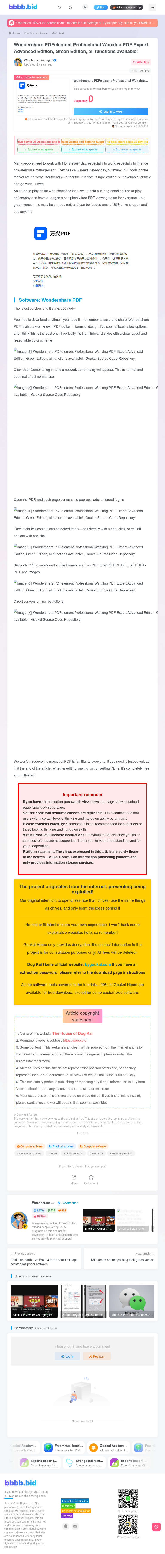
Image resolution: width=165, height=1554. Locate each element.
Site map (67, 1516)
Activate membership (128, 7)
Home (15, 33)
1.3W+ (40, 1210)
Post (102, 7)
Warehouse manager (38, 60)
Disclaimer (68, 1506)
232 (53, 1210)
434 (63, 1210)
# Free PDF (96, 1153)
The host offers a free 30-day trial (126, 142)
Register (98, 1356)
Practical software (36, 33)
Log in (69, 1356)
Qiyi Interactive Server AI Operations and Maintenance (38, 142)
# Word (52, 1153)
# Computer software (29, 1153)
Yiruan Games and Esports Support (82, 142)
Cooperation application (76, 1511)
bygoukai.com (98, 964)
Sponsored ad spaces (38, 149)
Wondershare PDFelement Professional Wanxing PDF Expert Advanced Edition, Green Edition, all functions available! (81, 48)
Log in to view (112, 111)
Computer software (31, 1146)
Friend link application (75, 1501)
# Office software (73, 1153)
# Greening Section (121, 1153)
